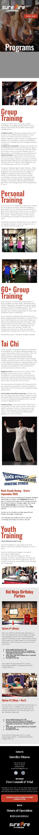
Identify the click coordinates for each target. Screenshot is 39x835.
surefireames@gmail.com (19, 768)
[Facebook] (16, 773)
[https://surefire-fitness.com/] (13, 8)
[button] (37, 8)
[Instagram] (23, 773)
